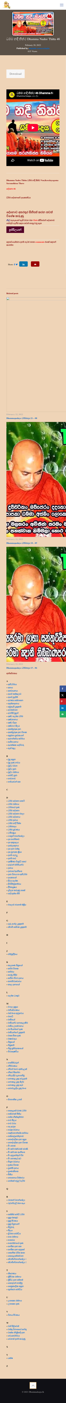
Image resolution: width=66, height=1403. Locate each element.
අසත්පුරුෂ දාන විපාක (17, 732)
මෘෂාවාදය (12, 1038)
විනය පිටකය (14, 1314)
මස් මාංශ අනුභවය (16, 1013)
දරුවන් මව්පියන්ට (16, 864)
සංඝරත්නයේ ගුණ (15, 1242)
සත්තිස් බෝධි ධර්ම (16, 1214)
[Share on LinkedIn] (63, 708)
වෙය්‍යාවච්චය (14, 1335)
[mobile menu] (61, 5)
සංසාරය (11, 1239)
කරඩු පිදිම (12, 974)
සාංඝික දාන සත (14, 1246)
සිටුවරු (11, 1227)
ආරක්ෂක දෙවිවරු (16, 744)
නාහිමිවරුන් (13, 1062)
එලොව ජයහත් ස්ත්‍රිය (17, 904)
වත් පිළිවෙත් (13, 1325)
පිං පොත (12, 1145)
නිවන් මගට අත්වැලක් (17, 1068)
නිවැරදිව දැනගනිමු (16, 1075)
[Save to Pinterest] (63, 701)
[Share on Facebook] (63, 689)
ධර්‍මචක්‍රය (12, 832)
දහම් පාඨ (12, 858)
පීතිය (10, 1174)
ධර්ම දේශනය (14, 816)
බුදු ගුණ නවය (14, 762)
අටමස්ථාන (13, 709)
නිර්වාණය (12, 1065)
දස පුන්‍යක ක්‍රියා (15, 851)
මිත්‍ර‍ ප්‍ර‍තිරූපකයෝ (15, 1048)
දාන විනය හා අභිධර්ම (17, 874)
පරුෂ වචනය (13, 1129)
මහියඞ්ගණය (13, 1009)
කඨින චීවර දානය (15, 977)
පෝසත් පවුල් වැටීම (16, 1180)
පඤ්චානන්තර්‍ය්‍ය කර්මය (18, 1132)
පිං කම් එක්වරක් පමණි (18, 1148)
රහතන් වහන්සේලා (16, 1199)
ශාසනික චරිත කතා (16, 1252)
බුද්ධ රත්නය (13, 772)
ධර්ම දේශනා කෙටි (16, 800)
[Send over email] (63, 714)
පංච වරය (12, 1123)
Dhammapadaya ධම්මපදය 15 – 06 (21, 667)
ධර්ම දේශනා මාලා (16, 813)
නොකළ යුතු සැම (15, 1084)
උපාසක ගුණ (13, 1303)
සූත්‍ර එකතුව (13, 1217)
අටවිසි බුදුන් (13, 712)
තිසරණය (12, 1273)
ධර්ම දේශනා (13, 810)
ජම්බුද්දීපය (12, 954)
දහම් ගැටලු (13, 855)
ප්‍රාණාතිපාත (13, 1171)
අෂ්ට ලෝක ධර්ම (15, 716)
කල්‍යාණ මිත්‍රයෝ (15, 965)
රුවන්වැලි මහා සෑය (16, 1203)
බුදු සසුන (12, 759)
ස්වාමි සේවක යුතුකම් (17, 926)
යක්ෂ (10, 1357)
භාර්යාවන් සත (14, 781)
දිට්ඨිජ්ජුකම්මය (14, 883)
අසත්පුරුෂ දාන (14, 728)
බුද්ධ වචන (12, 765)
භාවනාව (12, 778)
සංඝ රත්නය (13, 1236)
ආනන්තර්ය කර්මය (16, 738)
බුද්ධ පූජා (12, 768)
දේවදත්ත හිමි (14, 893)
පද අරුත (12, 1126)
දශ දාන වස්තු (13, 848)
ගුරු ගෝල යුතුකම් (16, 923)
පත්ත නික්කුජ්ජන (16, 1116)
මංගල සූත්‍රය (13, 1006)
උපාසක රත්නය (15, 1300)
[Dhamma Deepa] (6, 5)
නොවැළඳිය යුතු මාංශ (17, 1088)
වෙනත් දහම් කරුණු (16, 1338)
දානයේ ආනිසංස (15, 870)
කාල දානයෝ (14, 984)
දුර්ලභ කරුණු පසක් (16, 890)
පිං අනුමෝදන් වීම (15, 1155)
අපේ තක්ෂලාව (14, 693)
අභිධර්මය (12, 684)
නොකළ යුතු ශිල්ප (16, 1081)
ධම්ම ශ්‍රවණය (14, 829)
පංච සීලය (12, 1120)
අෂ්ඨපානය (13, 719)
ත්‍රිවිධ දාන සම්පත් (15, 1279)
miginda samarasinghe (39, 48)
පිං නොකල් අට (14, 1158)
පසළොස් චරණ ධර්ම (17, 1110)
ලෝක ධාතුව (13, 995)
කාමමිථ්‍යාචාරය (14, 981)
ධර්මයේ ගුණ (14, 807)
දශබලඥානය (13, 845)
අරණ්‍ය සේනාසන (15, 700)
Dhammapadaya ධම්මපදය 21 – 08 (21, 418)
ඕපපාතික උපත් (15, 1099)
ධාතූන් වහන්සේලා (16, 835)
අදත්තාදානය (14, 703)
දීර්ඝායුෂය (12, 886)
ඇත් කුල (12, 748)
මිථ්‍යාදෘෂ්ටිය (13, 1051)
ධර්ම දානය (13, 819)
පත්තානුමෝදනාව (16, 1136)
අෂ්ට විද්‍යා (12, 722)
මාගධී (10, 1016)
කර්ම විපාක (13, 968)
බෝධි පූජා (12, 775)
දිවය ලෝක (13, 880)
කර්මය (11, 971)
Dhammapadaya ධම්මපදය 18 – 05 (21, 542)
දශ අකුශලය (13, 842)
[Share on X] (63, 695)
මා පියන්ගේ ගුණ (15, 1029)
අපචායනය (13, 690)
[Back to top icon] (33, 1385)
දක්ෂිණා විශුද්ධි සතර (17, 861)
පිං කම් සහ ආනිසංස (16, 1151)
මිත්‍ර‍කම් (11, 1045)
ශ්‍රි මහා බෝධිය (14, 1233)
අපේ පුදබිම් (13, 696)
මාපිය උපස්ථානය (15, 1025)
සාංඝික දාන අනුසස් (16, 1249)
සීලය (10, 1230)
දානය (10, 867)
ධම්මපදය (12, 826)
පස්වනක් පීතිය (14, 1113)
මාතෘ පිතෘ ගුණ (14, 1035)
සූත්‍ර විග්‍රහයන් (13, 1223)
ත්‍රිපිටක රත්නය (14, 1276)
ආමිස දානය (13, 741)
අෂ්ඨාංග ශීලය (14, 725)
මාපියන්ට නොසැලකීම (18, 1022)
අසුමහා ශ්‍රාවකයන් (16, 735)
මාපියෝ (11, 1019)
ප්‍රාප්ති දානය (13, 1167)
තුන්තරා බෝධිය (15, 1289)
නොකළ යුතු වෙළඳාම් (17, 1078)
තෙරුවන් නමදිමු (15, 1282)
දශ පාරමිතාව (13, 839)
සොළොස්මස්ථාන (16, 1255)
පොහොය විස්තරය (16, 1177)
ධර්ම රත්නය (13, 803)
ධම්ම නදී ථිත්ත (14, 823)
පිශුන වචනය (14, 1161)
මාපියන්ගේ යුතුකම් (16, 1032)
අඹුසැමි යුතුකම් (14, 706)
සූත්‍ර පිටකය (13, 1220)
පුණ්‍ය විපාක (13, 1164)
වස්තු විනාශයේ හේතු (17, 1329)
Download (15, 74)
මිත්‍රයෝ (11, 1041)
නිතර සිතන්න (14, 1072)
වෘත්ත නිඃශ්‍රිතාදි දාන (16, 1332)
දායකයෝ (12, 877)
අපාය (10, 687)
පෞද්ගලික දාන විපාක (18, 1142)
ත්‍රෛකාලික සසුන (16, 1286)
